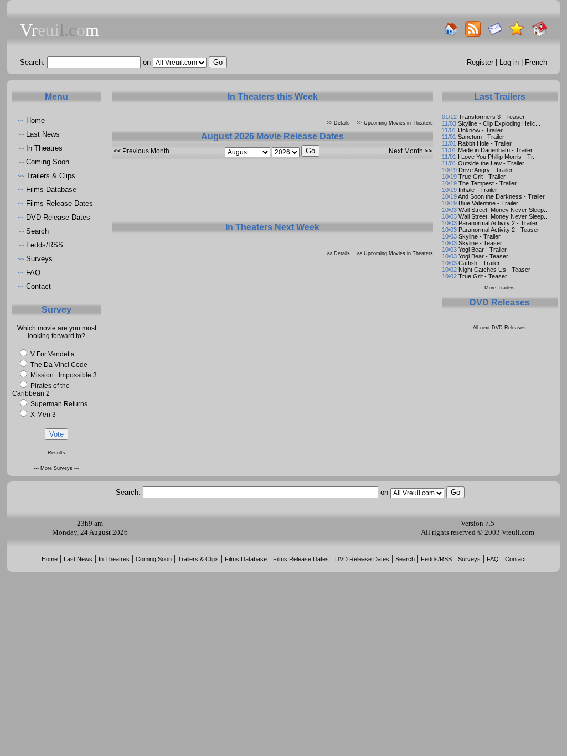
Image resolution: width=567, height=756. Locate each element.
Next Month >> (410, 151)
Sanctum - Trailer (481, 136)
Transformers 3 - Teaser (491, 116)
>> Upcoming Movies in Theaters (395, 123)
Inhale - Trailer (477, 190)
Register (480, 62)
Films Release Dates (59, 203)
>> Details (338, 123)
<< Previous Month (141, 151)
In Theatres (44, 148)
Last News (43, 134)
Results (56, 452)
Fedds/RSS (44, 245)
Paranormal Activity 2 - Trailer (498, 223)
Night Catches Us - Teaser (494, 269)
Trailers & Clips (50, 176)
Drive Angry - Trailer (485, 170)
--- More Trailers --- (500, 288)
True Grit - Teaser (482, 276)
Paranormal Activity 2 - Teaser (498, 229)
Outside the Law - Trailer (491, 163)
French (536, 62)
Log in (509, 62)
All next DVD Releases (499, 327)
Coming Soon (47, 162)
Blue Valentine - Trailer (488, 203)
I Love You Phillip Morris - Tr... (498, 156)
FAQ (33, 272)
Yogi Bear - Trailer (482, 249)
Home (35, 120)
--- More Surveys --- (56, 468)
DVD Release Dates (58, 217)
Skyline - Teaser (480, 243)
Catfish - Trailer (479, 263)
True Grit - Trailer (482, 176)
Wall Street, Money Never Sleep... (503, 209)
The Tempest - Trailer (487, 183)
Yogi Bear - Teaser (483, 256)
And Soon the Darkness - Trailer (501, 196)
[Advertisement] (272, 194)
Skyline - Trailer (479, 236)
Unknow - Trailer (480, 130)
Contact (38, 286)
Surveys (39, 259)
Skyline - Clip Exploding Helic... (499, 123)
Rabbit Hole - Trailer (485, 143)
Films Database (51, 189)
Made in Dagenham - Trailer (495, 150)
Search (37, 231)
